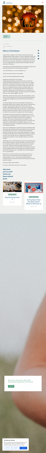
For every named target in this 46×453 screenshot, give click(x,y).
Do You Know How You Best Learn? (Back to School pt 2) (33, 202)
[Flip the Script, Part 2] (12, 186)
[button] (38, 50)
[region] (15, 444)
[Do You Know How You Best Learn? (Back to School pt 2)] (33, 187)
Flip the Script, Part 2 (12, 198)
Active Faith (12, 194)
